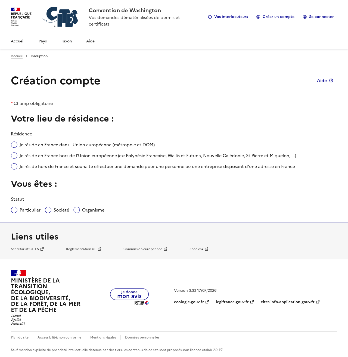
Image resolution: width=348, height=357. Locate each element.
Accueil (17, 41)
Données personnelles (142, 337)
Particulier (30, 210)
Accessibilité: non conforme (59, 337)
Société (61, 210)
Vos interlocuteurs (231, 17)
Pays (43, 41)
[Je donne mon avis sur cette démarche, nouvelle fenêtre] (129, 303)
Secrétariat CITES (25, 249)
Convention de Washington (125, 10)
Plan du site (20, 337)
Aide (90, 41)
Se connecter (321, 17)
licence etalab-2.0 (203, 349)
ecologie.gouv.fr (189, 302)
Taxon (66, 41)
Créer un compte (278, 17)
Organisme (93, 210)
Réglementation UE (81, 249)
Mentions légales (103, 337)
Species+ (196, 249)
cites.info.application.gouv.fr (288, 302)
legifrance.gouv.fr (232, 302)
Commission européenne (142, 249)
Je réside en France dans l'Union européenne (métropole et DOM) (87, 144)
